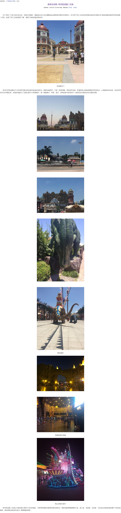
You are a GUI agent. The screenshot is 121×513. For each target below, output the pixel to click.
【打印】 (70, 7)
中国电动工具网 (11, 1)
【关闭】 (75, 7)
